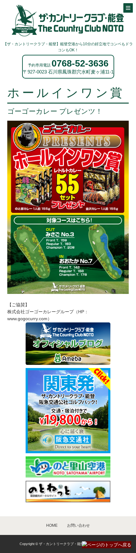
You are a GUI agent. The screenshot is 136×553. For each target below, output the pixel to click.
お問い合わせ (78, 525)
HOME (52, 525)
